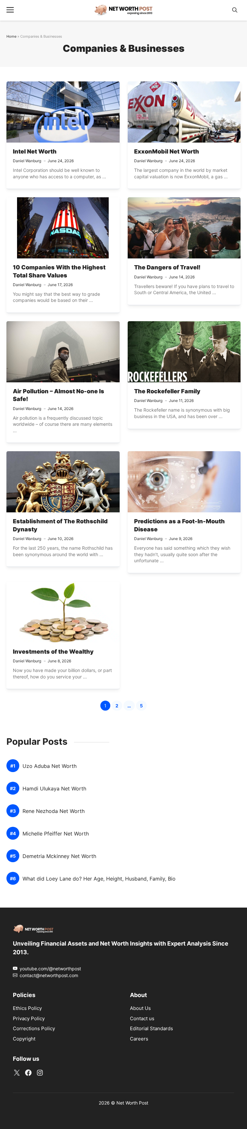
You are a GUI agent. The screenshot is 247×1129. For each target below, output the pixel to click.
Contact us (142, 1018)
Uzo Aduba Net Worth (50, 766)
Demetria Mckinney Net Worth (59, 856)
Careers (139, 1039)
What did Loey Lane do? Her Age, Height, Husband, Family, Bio (99, 879)
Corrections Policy (34, 1028)
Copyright (24, 1039)
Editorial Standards (151, 1028)
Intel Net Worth (35, 151)
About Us (140, 1008)
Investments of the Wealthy (53, 651)
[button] (235, 10)
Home (11, 36)
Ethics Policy (27, 1008)
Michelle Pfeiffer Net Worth (56, 834)
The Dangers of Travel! (167, 267)
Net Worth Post (132, 1103)
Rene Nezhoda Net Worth (54, 811)
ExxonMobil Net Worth (166, 151)
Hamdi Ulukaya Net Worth (54, 789)
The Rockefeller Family (167, 391)
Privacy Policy (29, 1018)
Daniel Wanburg (27, 160)
